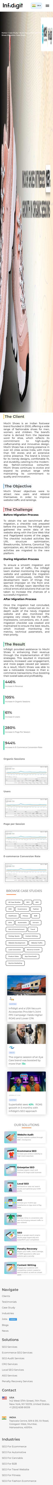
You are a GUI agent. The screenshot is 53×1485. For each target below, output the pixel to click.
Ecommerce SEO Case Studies (32, 33)
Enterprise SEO (25, 1167)
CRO (19, 1215)
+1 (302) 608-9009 (19, 1407)
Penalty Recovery (27, 1248)
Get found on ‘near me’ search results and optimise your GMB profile (29, 1188)
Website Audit (25, 1134)
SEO (19, 1232)
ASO (19, 1200)
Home (4, 33)
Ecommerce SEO (27, 1151)
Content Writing (26, 1265)
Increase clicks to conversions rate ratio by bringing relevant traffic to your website (30, 1220)
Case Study (13, 33)
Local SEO (23, 1183)
